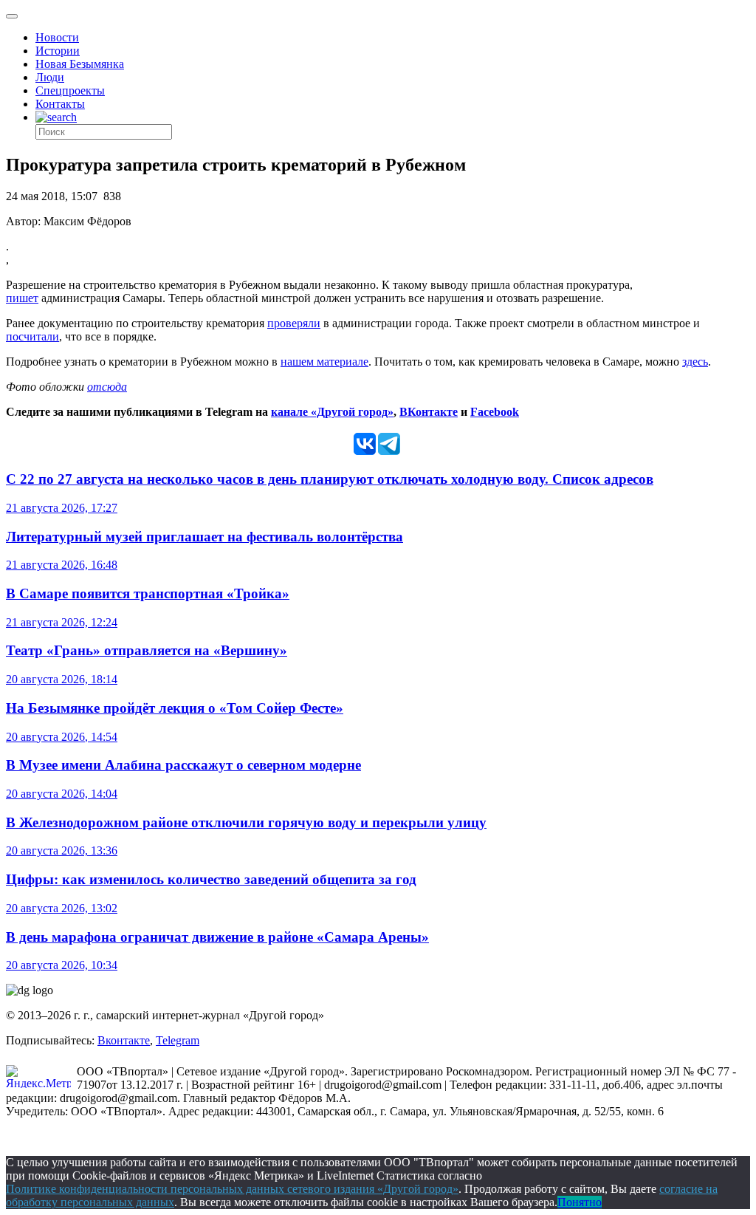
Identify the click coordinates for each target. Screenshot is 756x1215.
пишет (22, 298)
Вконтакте (123, 1040)
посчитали (32, 336)
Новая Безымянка (79, 64)
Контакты (60, 103)
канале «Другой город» (332, 411)
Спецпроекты (70, 90)
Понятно (579, 1202)
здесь (695, 361)
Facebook (494, 411)
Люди (49, 77)
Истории (57, 50)
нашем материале (324, 361)
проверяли (293, 323)
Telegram (177, 1040)
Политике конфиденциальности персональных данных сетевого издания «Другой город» (232, 1189)
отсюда (107, 386)
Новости (57, 37)
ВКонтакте (428, 411)
